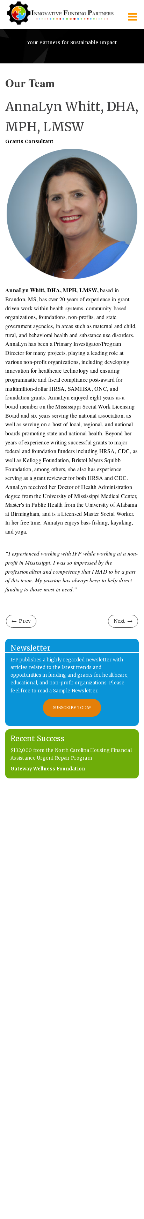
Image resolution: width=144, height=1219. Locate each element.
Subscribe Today (72, 707)
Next (119, 621)
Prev (25, 621)
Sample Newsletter (75, 691)
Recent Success (37, 738)
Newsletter (30, 648)
